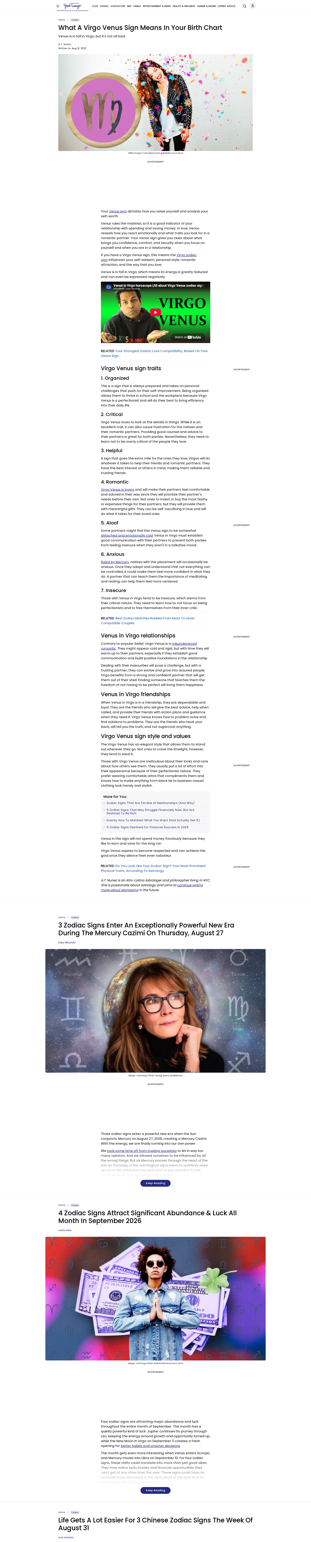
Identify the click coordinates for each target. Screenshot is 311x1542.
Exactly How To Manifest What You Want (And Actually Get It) (153, 820)
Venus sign (118, 211)
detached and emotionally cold (127, 535)
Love (95, 6)
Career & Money (206, 6)
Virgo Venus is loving (117, 489)
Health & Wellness (184, 6)
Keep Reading (155, 1183)
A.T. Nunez (64, 44)
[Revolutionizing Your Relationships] (73, 6)
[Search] (244, 5)
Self (129, 6)
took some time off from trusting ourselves (142, 1150)
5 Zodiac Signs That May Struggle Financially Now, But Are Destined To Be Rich (150, 811)
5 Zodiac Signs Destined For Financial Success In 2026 (148, 827)
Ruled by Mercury (115, 562)
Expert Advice (226, 6)
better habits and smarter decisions (150, 1446)
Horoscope (118, 6)
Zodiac (104, 6)
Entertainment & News (157, 6)
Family (137, 6)
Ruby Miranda (66, 942)
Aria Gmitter (66, 1537)
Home (61, 19)
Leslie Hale (65, 1230)
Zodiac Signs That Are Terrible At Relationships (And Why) (151, 803)
